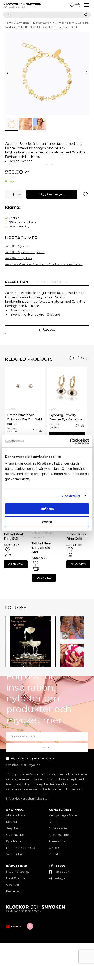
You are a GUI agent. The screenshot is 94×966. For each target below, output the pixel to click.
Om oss (54, 847)
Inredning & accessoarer (23, 847)
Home (9, 22)
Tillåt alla (47, 509)
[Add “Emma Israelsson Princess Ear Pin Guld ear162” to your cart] (40, 430)
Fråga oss (47, 329)
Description (16, 282)
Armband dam (65, 22)
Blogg (53, 821)
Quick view (15, 564)
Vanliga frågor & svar (63, 815)
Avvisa (47, 522)
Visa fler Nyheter (17, 246)
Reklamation (15, 891)
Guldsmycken (16, 834)
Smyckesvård (58, 828)
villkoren (50, 758)
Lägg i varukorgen (51, 194)
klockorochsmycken (30, 618)
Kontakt (54, 854)
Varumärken (15, 854)
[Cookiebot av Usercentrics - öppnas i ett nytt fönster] (70, 441)
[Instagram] (53, 664)
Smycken (23, 22)
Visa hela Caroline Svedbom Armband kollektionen (44, 264)
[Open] (30, 641)
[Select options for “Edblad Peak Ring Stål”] (8, 554)
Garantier (12, 884)
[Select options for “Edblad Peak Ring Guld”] (70, 554)
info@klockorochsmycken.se (27, 798)
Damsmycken (42, 22)
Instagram (61, 878)
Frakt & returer (16, 878)
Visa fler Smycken (18, 258)
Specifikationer (52, 282)
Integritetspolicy (17, 871)
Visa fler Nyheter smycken (25, 252)
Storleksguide (59, 834)
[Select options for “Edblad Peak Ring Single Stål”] (36, 568)
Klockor (11, 821)
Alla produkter (16, 815)
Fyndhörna (13, 841)
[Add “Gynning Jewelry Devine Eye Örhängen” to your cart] (82, 425)
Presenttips (57, 841)
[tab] (16, 281)
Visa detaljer (70, 496)
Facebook (61, 871)
